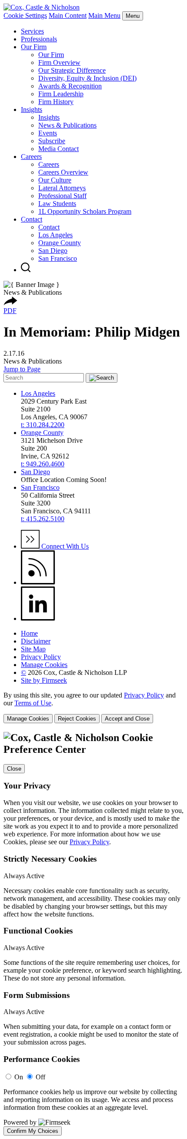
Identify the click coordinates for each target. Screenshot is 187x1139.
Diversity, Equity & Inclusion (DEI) (87, 78)
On (18, 1077)
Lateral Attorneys (62, 188)
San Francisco (57, 258)
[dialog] (93, 707)
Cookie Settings (25, 15)
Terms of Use (32, 703)
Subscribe (51, 141)
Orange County (59, 242)
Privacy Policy (41, 656)
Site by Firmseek (44, 680)
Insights (31, 109)
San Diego (52, 250)
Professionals (39, 39)
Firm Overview (59, 62)
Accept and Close (127, 718)
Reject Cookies (77, 718)
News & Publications (67, 125)
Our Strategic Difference (72, 70)
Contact (31, 219)
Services (32, 31)
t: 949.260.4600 (42, 464)
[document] (93, 934)
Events (47, 133)
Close (14, 768)
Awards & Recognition (70, 86)
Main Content (68, 15)
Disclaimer (35, 641)
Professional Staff (62, 195)
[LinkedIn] (38, 618)
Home (29, 633)
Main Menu (104, 15)
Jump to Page (21, 369)
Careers (31, 156)
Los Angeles (55, 235)
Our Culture (54, 180)
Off (40, 1077)
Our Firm (34, 47)
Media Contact (58, 148)
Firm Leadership (60, 94)
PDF (10, 310)
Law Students (57, 203)
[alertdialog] (93, 934)
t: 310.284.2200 (42, 424)
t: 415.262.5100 (42, 518)
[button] (10, 303)
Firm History (55, 101)
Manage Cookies (44, 664)
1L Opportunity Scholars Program (84, 211)
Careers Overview (63, 172)
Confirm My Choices (32, 1131)
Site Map (33, 649)
